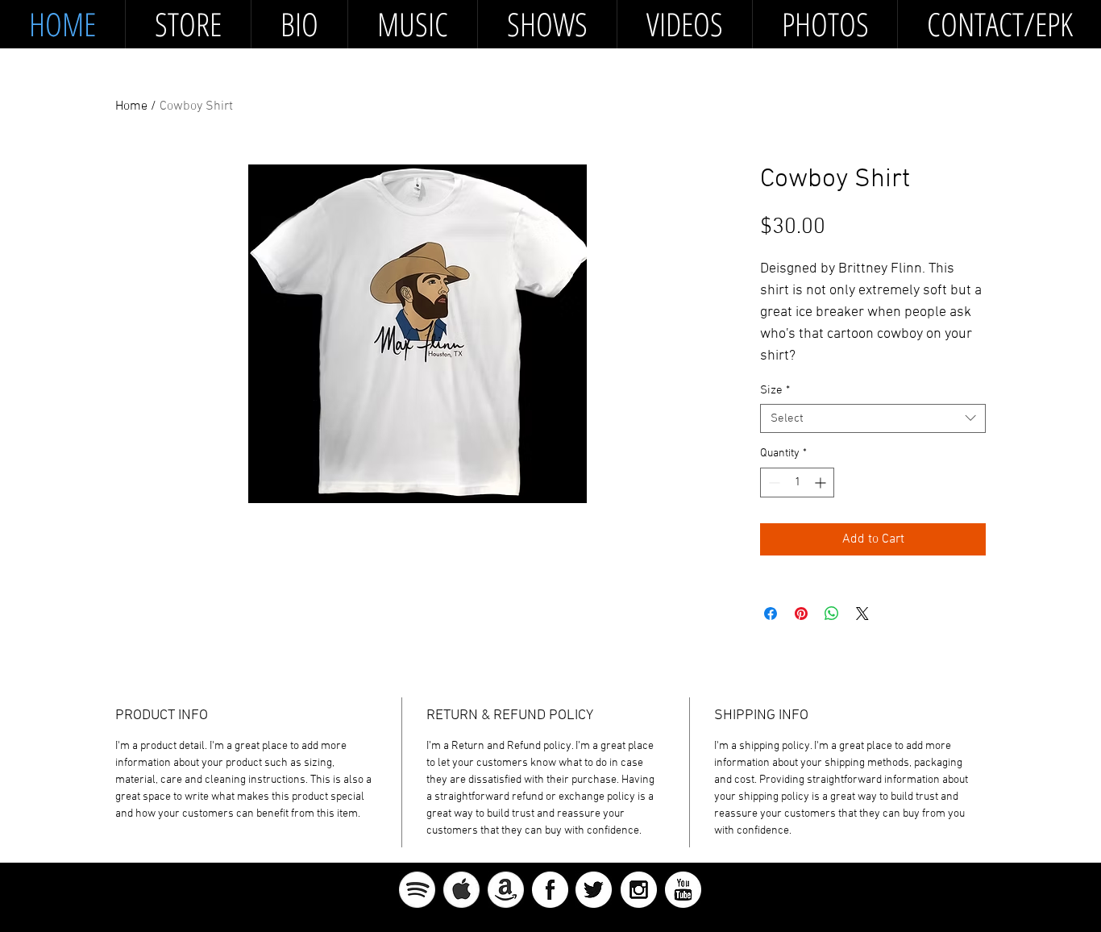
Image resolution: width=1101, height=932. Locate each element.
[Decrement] (772, 482)
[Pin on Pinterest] (801, 613)
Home (131, 106)
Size (775, 390)
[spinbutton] (797, 482)
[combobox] (873, 418)
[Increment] (822, 482)
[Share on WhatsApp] (831, 613)
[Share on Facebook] (770, 613)
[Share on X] (862, 613)
